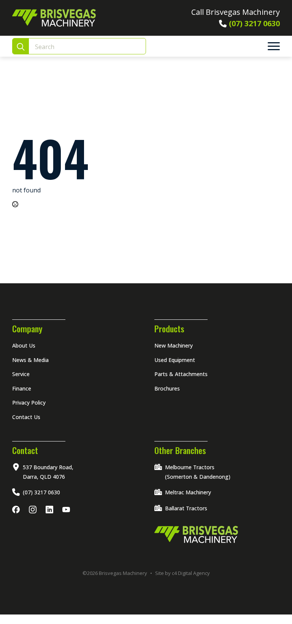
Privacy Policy (29, 402)
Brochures (167, 388)
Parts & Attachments (181, 374)
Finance (21, 388)
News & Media (30, 360)
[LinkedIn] (51, 510)
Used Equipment (174, 360)
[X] (67, 510)
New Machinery (173, 345)
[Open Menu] (274, 46)
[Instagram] (34, 510)
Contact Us (26, 417)
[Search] (21, 46)
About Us (23, 345)
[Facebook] (17, 510)
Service (21, 374)
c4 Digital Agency (191, 573)
